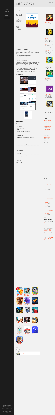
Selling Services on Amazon (52, 2)
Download (19, 162)
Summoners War (47, 137)
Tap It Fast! (46, 134)
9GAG (46, 44)
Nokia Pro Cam (48, 94)
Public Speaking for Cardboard (49, 2)
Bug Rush (47, 65)
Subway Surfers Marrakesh (47, 130)
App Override (47, 213)
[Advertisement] (28, 37)
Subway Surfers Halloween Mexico (47, 126)
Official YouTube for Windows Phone (48, 238)
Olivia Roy (25, 2)
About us (7, 407)
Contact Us (10, 407)
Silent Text (47, 50)
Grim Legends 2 (48, 78)
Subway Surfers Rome (49, 207)
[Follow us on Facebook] (5, 15)
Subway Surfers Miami (49, 210)
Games (18, 349)
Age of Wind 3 (47, 108)
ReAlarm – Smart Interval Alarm (47, 121)
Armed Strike (47, 22)
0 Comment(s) (30, 2)
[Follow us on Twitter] (8, 15)
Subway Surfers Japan (49, 205)
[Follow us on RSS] (7, 15)
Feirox (7, 3)
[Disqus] (28, 371)
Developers (3, 407)
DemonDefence (47, 226)
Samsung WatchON (48, 202)
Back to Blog (50, 2)
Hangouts (46, 222)
